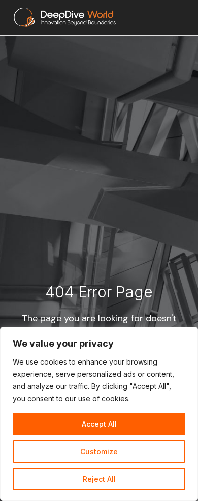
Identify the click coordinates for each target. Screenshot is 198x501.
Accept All (99, 424)
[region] (99, 414)
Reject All (99, 479)
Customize (99, 451)
